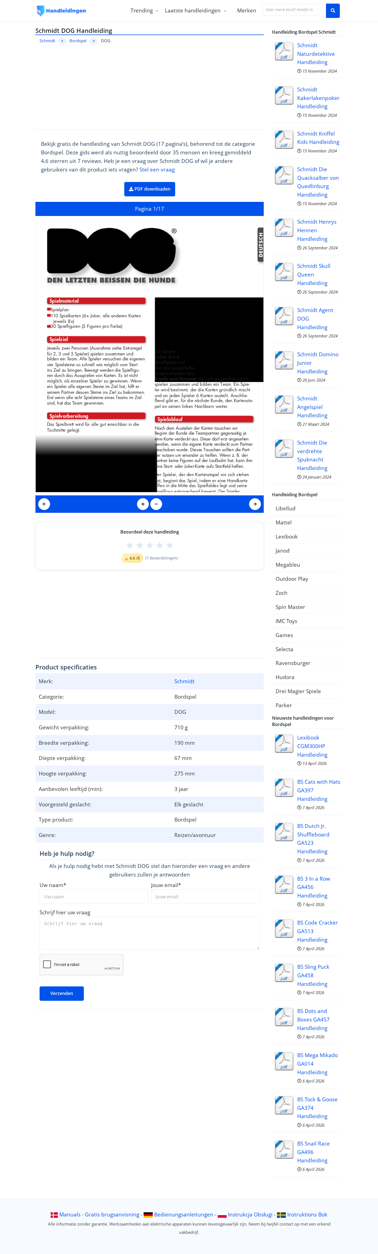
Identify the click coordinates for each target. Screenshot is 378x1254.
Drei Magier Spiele (298, 691)
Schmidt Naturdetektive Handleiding (316, 53)
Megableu (288, 564)
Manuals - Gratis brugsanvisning (99, 1214)
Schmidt (47, 40)
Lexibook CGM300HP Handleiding (312, 746)
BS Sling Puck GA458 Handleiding (313, 975)
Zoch (282, 592)
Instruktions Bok (307, 1214)
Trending (142, 10)
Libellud (286, 508)
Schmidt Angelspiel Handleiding (312, 407)
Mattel (284, 522)
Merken (246, 10)
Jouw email (166, 885)
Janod (283, 550)
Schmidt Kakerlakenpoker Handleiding (318, 98)
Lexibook (287, 536)
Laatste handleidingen (193, 10)
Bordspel (78, 40)
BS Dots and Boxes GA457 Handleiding (313, 1019)
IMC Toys (286, 621)
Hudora (285, 677)
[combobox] (294, 9)
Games (284, 635)
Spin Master (290, 607)
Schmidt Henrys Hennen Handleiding (316, 230)
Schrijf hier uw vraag (65, 912)
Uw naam (53, 885)
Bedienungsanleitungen (183, 1214)
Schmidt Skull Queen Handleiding (313, 274)
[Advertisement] (150, 86)
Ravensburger (293, 663)
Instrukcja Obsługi (250, 1214)
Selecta (284, 649)
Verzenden (61, 993)
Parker (284, 705)
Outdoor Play (292, 578)
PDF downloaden (151, 189)
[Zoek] (333, 11)
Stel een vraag (157, 169)
